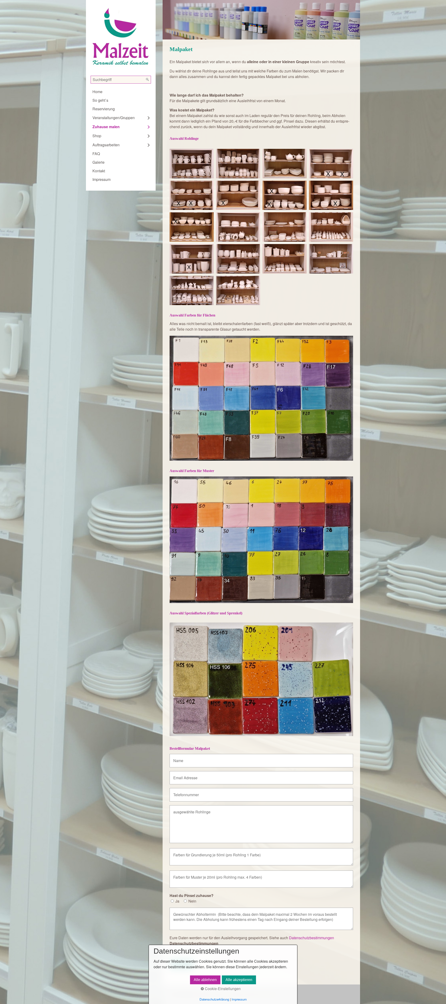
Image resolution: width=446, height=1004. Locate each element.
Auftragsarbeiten (106, 144)
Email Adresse (183, 775)
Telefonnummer (184, 792)
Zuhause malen (106, 126)
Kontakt (98, 170)
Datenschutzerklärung (214, 999)
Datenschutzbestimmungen (311, 937)
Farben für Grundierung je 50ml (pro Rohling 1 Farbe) (211, 852)
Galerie (98, 162)
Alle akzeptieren (239, 980)
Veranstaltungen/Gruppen (113, 117)
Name (177, 758)
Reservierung (103, 108)
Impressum (101, 179)
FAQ (96, 153)
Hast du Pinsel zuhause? (191, 895)
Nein (192, 901)
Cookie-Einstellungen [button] (222, 988)
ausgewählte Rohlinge (189, 809)
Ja (177, 901)
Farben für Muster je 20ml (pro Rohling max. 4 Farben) (212, 874)
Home (97, 91)
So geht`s (100, 100)
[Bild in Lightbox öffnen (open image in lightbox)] (192, 163)
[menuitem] (121, 91)
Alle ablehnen (205, 980)
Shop (96, 135)
